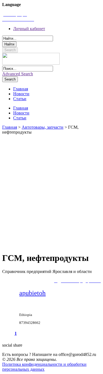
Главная (9, 127)
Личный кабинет (29, 28)
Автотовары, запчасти (42, 127)
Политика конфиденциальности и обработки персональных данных (44, 367)
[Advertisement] (51, 191)
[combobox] (27, 38)
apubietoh (32, 293)
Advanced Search (17, 73)
